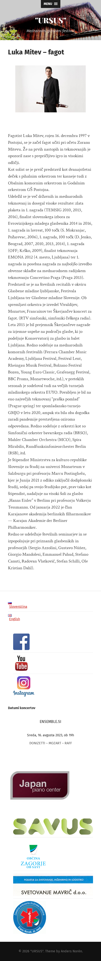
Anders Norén (71, 951)
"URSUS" (50, 20)
